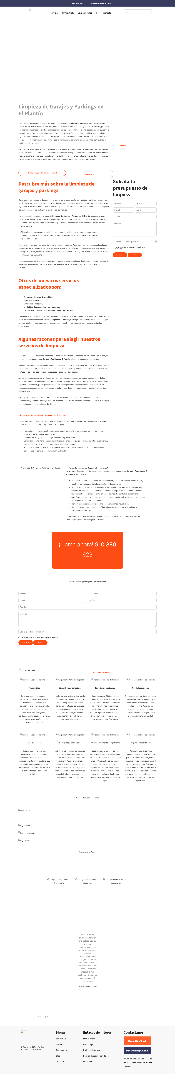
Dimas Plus (61, 1038)
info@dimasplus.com (100, 3)
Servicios (60, 1044)
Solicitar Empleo (85, 13)
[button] (137, 1040)
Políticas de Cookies (92, 1050)
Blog (98, 13)
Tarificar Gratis (68, 13)
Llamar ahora (89, 1038)
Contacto (107, 13)
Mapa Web (87, 1061)
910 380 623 (77, 3)
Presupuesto (61, 1050)
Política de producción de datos (97, 1055)
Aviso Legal (88, 1044)
